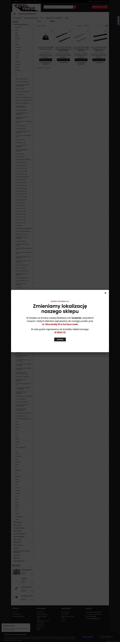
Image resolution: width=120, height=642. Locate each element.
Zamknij (60, 339)
